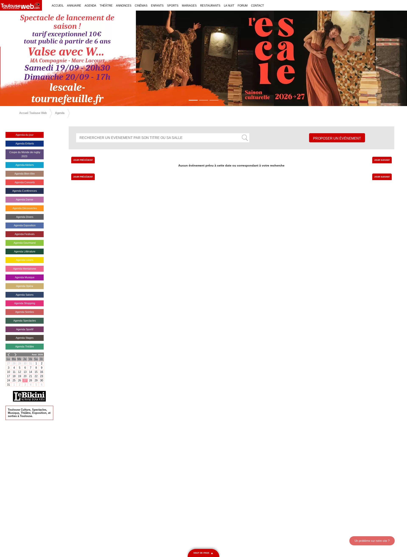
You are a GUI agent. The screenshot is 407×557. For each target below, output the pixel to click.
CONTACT (257, 5)
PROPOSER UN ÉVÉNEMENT (337, 138)
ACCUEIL (58, 5)
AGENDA (90, 5)
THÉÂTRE (106, 5)
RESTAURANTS (210, 5)
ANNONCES (123, 5)
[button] (30, 58)
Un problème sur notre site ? (372, 540)
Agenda (59, 113)
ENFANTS (157, 5)
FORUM (243, 5)
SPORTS (172, 5)
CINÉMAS (141, 5)
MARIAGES (189, 5)
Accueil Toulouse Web (33, 113)
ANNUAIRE (74, 5)
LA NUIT (229, 5)
